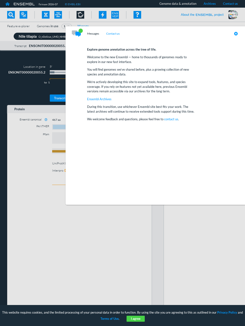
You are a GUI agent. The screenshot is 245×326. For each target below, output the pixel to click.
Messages (93, 33)
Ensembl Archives (99, 99)
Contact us (113, 33)
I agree (135, 319)
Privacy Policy (227, 312)
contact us (171, 119)
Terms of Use (109, 319)
